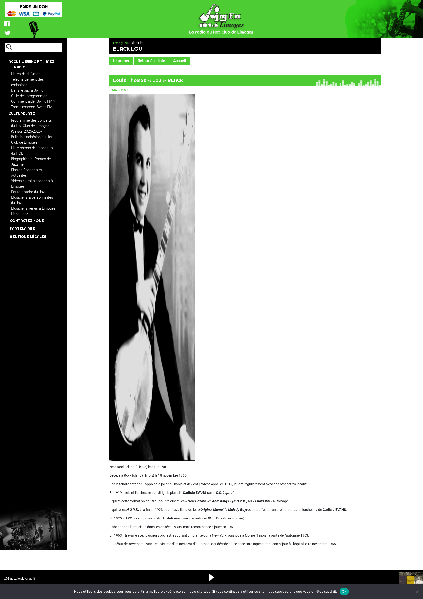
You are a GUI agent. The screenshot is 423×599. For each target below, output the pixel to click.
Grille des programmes (29, 96)
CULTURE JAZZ (22, 113)
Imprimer (121, 60)
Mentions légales (28, 236)
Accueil (179, 60)
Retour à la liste (151, 60)
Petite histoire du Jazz (28, 192)
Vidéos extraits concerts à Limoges (32, 184)
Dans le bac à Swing (27, 90)
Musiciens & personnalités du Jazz (32, 200)
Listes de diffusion (25, 74)
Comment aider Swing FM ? (33, 101)
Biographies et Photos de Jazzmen (31, 162)
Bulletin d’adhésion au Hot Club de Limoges (31, 140)
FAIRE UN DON (34, 6)
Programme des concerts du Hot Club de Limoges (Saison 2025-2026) (31, 126)
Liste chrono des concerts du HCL (32, 151)
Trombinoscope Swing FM (31, 107)
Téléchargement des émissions (27, 82)
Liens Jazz (19, 214)
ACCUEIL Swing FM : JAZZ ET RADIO (31, 64)
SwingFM (120, 43)
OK (344, 591)
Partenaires (22, 228)
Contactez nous (27, 220)
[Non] (416, 591)
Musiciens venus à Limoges (33, 208)
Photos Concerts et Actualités (26, 173)
